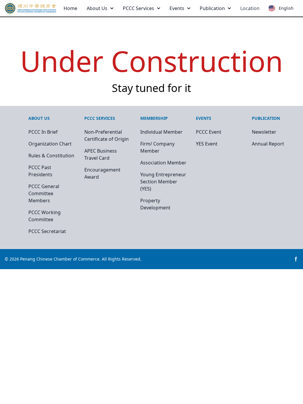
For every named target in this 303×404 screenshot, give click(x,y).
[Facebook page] (296, 259)
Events (177, 8)
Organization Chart (50, 143)
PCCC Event (208, 132)
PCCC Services (138, 8)
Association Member (163, 162)
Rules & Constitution (51, 155)
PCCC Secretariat (47, 231)
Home (70, 8)
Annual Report (268, 143)
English (286, 8)
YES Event (206, 143)
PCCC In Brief (43, 132)
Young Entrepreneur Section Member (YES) (163, 181)
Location (250, 8)
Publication (212, 8)
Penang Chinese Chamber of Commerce (59, 259)
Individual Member (161, 132)
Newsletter (264, 132)
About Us (97, 8)
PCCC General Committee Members (43, 193)
